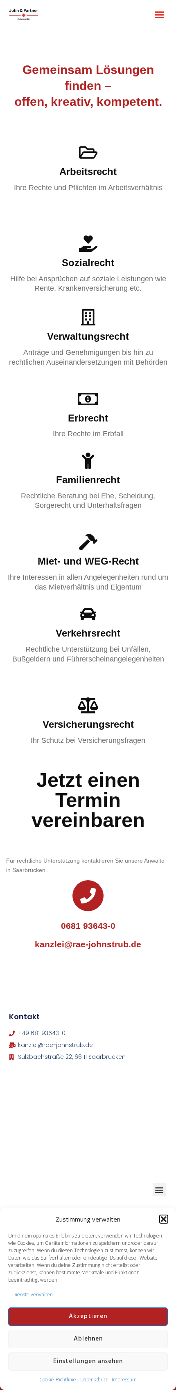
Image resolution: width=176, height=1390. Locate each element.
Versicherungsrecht (88, 724)
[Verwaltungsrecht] (88, 317)
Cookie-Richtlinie (57, 1379)
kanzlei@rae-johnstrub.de (88, 944)
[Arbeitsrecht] (88, 152)
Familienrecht (88, 479)
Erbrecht (88, 418)
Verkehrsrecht (88, 633)
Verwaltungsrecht (88, 336)
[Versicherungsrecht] (88, 705)
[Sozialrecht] (88, 243)
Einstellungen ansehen (88, 1361)
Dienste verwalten (32, 1294)
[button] (164, 1219)
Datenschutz (94, 1379)
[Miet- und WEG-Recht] (88, 542)
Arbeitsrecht (88, 171)
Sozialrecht (88, 262)
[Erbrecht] (88, 399)
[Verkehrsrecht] (88, 614)
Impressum (124, 1379)
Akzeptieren (88, 1316)
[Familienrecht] (88, 461)
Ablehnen (88, 1339)
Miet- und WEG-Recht (88, 561)
